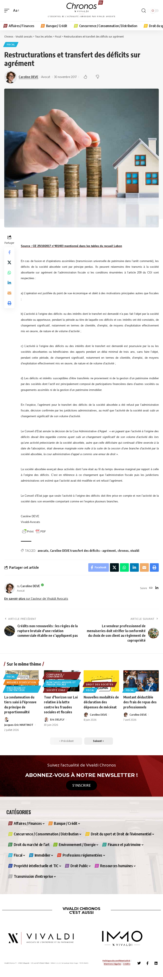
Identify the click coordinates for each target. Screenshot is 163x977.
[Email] (9, 293)
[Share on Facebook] (9, 252)
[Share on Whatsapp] (9, 273)
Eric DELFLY (57, 719)
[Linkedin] (156, 963)
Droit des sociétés (99, 684)
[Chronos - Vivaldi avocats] (81, 10)
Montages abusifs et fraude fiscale (61, 683)
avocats (43, 550)
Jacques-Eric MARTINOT (18, 724)
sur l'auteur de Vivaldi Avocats (36, 598)
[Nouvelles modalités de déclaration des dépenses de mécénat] (101, 680)
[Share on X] (9, 262)
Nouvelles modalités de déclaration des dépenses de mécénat (101, 702)
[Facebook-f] (147, 963)
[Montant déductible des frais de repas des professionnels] (141, 680)
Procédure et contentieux (16, 689)
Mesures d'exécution (21, 682)
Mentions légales (112, 963)
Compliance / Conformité (55, 675)
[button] (7, 10)
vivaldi (134, 550)
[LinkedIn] (157, 588)
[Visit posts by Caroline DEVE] (9, 588)
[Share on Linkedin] (9, 283)
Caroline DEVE (28, 77)
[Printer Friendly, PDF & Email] (34, 531)
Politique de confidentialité (116, 960)
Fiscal (11, 44)
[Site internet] (151, 588)
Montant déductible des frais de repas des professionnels (140, 702)
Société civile (55, 690)
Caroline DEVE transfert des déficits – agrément (83, 550)
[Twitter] (139, 963)
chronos (123, 550)
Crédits (126, 963)
